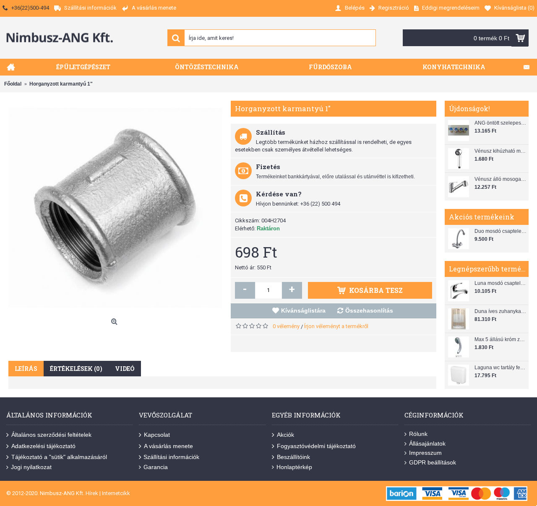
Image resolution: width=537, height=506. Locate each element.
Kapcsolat (157, 434)
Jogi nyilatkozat (31, 467)
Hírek (92, 493)
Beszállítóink (293, 457)
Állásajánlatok (427, 443)
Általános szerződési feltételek (51, 434)
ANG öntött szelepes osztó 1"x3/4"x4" (500, 123)
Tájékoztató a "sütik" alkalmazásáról (59, 457)
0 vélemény (286, 326)
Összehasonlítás (369, 310)
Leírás (26, 369)
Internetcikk (116, 493)
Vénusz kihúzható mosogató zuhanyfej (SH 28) (500, 151)
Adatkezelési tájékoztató (43, 445)
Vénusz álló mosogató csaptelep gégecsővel (500, 179)
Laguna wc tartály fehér (500, 367)
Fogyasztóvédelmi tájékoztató (316, 445)
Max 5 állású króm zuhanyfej (500, 339)
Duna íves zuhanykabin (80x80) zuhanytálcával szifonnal (500, 311)
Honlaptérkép (294, 467)
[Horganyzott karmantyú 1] (115, 208)
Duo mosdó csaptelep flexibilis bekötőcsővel (500, 231)
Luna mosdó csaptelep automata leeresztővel (500, 283)
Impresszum (425, 452)
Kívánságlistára (303, 310)
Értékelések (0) (76, 369)
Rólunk (418, 433)
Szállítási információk (171, 457)
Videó (125, 369)
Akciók (285, 434)
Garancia (155, 467)
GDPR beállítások (432, 462)
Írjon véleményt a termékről (336, 326)
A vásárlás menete (168, 445)
